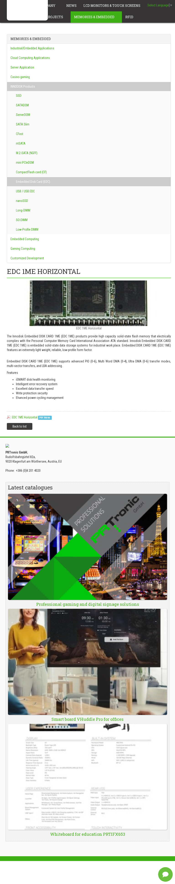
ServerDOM (22, 115)
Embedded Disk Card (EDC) (32, 181)
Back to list (20, 426)
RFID (129, 17)
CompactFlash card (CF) (31, 172)
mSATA (20, 143)
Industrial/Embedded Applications (32, 48)
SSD (18, 95)
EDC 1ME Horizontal (24, 417)
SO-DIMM (21, 220)
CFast (19, 134)
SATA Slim (22, 124)
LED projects (51, 17)
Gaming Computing (22, 248)
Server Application (22, 67)
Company (47, 5)
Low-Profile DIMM (26, 229)
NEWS (71, 5)
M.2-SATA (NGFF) (26, 153)
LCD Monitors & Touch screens (112, 5)
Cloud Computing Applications (30, 58)
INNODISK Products (22, 86)
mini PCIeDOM (24, 162)
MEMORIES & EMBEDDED (94, 17)
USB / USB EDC (25, 191)
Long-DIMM (22, 210)
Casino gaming (20, 77)
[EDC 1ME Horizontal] (89, 303)
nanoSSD (21, 201)
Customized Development (27, 258)
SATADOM (22, 105)
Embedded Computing (24, 239)
